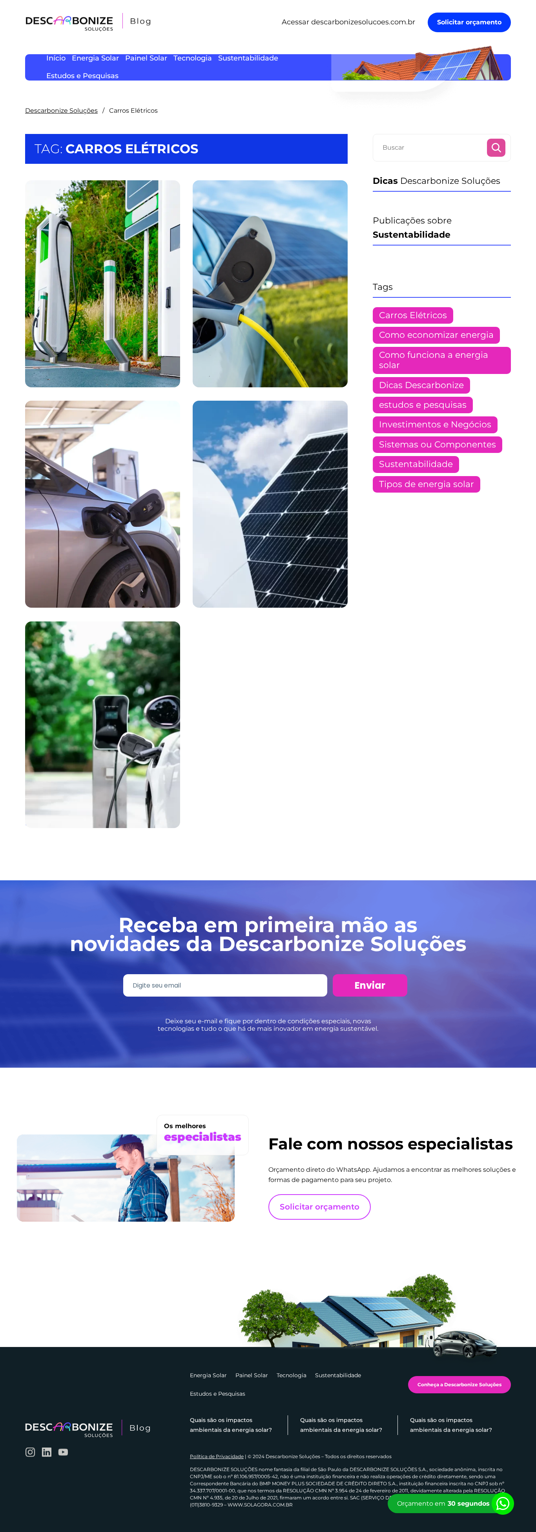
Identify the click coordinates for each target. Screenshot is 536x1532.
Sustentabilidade (416, 464)
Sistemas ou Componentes (437, 444)
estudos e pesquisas (423, 404)
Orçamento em (443, 1503)
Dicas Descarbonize (421, 385)
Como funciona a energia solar (433, 360)
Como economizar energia (436, 335)
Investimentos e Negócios (435, 424)
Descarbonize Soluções (61, 110)
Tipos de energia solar (426, 484)
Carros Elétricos (413, 315)
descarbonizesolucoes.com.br (363, 22)
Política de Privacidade (217, 1456)
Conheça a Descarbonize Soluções (459, 1384)
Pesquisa (496, 148)
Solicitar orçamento (469, 22)
